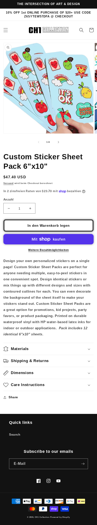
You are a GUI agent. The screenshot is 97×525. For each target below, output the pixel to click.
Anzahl (8, 199)
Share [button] (13, 397)
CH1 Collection (42, 517)
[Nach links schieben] (39, 142)
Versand (8, 183)
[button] (6, 30)
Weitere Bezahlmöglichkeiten (48, 250)
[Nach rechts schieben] (58, 142)
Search (15, 434)
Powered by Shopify (60, 517)
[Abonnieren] (83, 463)
